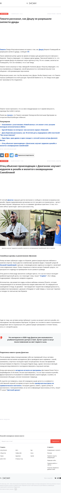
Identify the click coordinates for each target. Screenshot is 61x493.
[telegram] (12, 155)
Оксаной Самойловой (8, 265)
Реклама (49, 453)
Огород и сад (19, 459)
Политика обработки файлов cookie (53, 468)
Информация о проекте (53, 450)
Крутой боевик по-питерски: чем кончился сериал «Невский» (25, 130)
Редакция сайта (51, 460)
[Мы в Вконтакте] (55, 478)
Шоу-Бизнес (4, 13)
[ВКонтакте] (2, 155)
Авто (16, 450)
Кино (32, 453)
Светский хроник (13, 390)
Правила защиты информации (52, 456)
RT (28, 52)
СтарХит (43, 276)
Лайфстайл (18, 453)
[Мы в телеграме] (58, 478)
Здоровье (18, 456)
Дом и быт (3, 459)
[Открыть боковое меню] (1, 3)
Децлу (41, 49)
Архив (32, 456)
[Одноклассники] (7, 155)
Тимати (3, 49)
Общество (3, 453)
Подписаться (55, 441)
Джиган (11, 200)
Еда (31, 450)
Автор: (8, 149)
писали (10, 115)
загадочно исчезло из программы (28, 370)
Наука (1, 456)
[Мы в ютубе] (60, 478)
